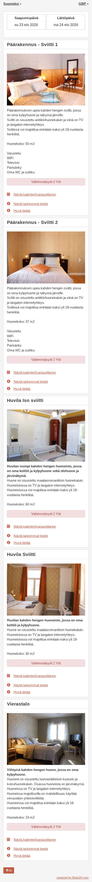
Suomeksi (11, 4)
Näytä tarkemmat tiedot (31, 204)
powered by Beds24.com (73, 877)
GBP (83, 4)
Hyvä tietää (22, 211)
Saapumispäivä (26, 18)
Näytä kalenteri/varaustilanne (35, 194)
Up (10, 870)
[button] (13, 80)
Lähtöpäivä (65, 18)
